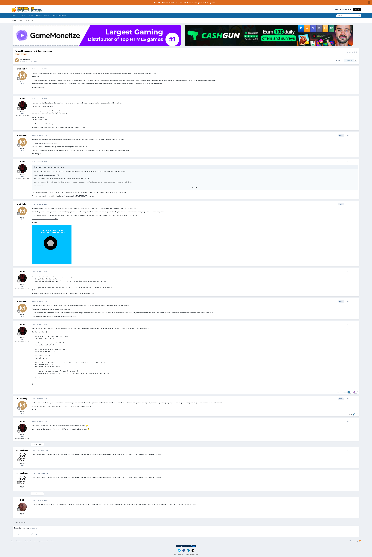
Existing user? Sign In (342, 9)
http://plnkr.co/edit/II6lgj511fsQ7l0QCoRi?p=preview (77, 196)
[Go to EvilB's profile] (22, 507)
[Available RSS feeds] (360, 541)
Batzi (22, 99)
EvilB (345, 392)
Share (339, 60)
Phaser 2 (35, 61)
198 (23, 465)
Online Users (30, 20)
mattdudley (26, 59)
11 (23, 83)
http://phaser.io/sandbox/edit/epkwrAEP (45, 143)
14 (23, 515)
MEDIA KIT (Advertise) (42, 15)
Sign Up (357, 9)
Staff (20, 20)
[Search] (359, 15)
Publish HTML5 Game (59, 15)
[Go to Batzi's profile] (22, 105)
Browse (14, 15)
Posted (39, 69)
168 (23, 113)
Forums (13, 20)
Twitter (31, 15)
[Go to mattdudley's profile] (17, 60)
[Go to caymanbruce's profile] (22, 457)
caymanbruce (22, 450)
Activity (23, 15)
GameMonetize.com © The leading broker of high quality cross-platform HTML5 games (184, 3)
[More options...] (348, 69)
